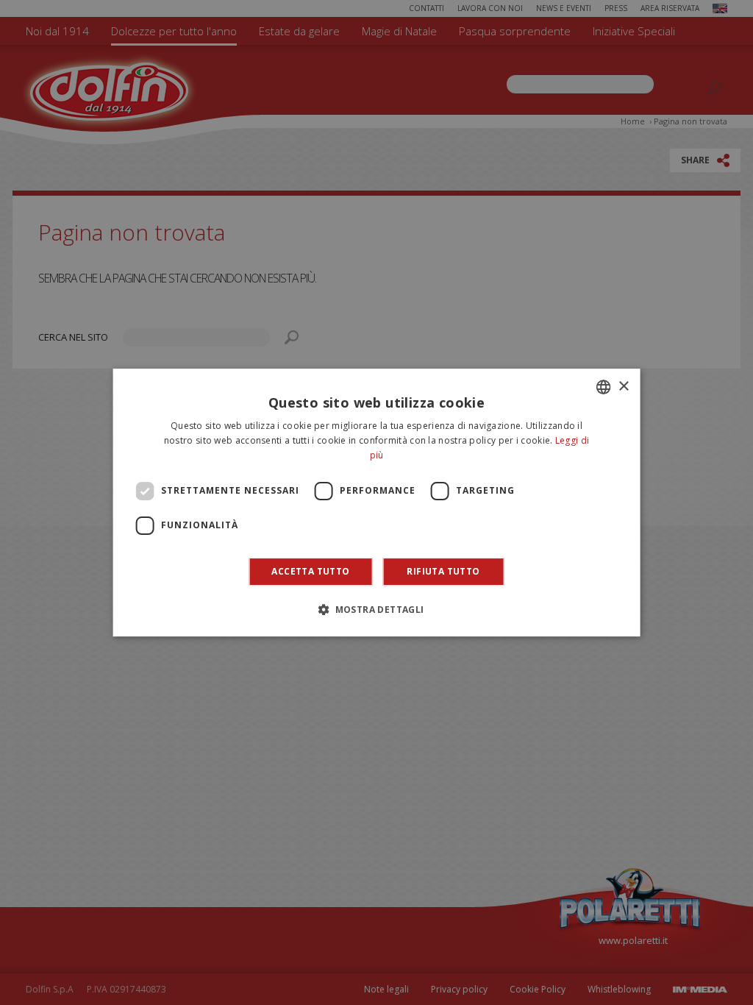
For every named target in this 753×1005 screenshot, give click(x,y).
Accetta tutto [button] (310, 571)
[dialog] (376, 502)
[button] (376, 609)
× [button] (623, 386)
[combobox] (603, 387)
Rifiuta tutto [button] (443, 571)
